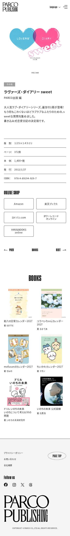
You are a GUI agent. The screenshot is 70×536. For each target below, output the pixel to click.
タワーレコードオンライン (51, 217)
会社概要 (8, 465)
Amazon (19, 203)
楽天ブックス (51, 203)
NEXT (58, 250)
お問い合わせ (10, 459)
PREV (11, 250)
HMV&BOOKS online (18, 231)
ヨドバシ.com (19, 217)
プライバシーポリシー (13, 453)
